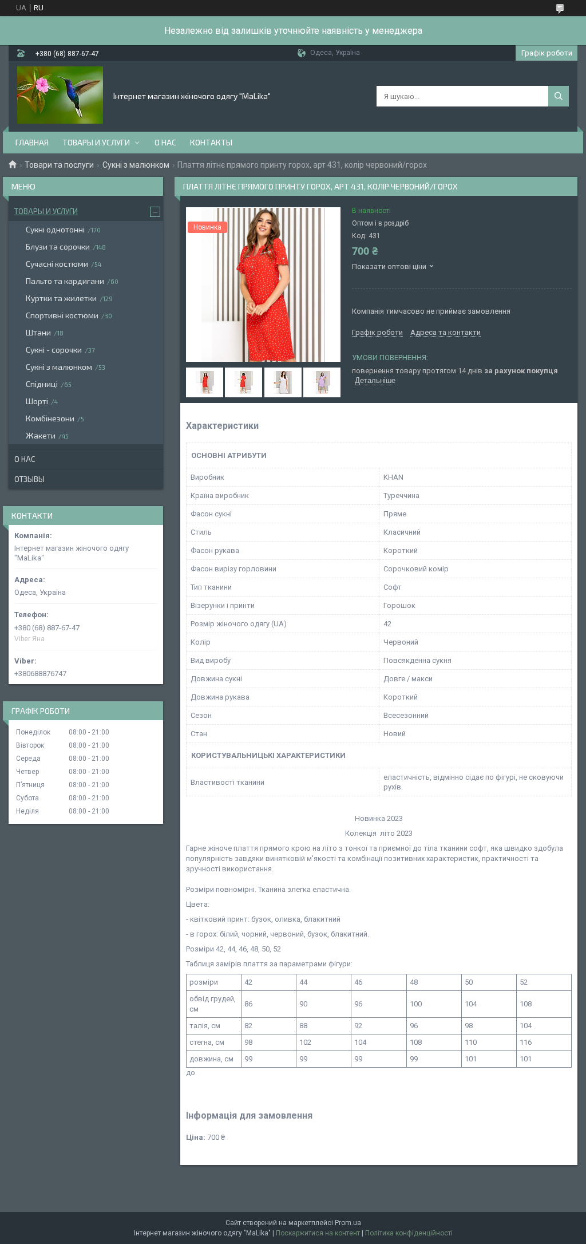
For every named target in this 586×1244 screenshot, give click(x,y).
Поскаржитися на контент (318, 1233)
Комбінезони (50, 418)
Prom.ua (348, 1223)
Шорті (37, 401)
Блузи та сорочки (58, 246)
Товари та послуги (59, 164)
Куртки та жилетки (61, 298)
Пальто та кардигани (65, 281)
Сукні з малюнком (135, 164)
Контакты (211, 142)
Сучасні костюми (57, 263)
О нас (165, 142)
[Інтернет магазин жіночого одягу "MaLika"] (60, 95)
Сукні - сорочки (54, 349)
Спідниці (42, 384)
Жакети (41, 435)
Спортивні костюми (62, 315)
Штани (38, 332)
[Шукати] (558, 96)
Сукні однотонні (55, 229)
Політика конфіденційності (409, 1233)
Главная (32, 142)
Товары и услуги (96, 142)
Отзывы (29, 479)
